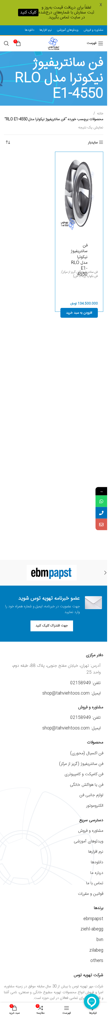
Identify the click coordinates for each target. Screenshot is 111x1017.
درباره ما (96, 873)
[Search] (6, 43)
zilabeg (96, 950)
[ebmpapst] (51, 573)
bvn (100, 939)
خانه (100, 114)
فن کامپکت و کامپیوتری (84, 774)
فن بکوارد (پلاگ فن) (85, 276)
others (96, 960)
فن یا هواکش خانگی (86, 784)
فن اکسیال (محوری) (86, 753)
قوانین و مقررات (90, 893)
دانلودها (97, 862)
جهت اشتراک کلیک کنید (52, 625)
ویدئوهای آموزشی (88, 841)
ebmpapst (93, 918)
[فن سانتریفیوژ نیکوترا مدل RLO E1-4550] (79, 193)
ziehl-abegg (92, 929)
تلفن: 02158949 (85, 683)
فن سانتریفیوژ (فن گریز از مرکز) (79, 272)
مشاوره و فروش (90, 830)
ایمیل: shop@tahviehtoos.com (71, 693)
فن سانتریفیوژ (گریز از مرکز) (81, 763)
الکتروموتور (94, 805)
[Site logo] (53, 43)
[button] (79, 313)
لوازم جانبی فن (91, 795)
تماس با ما (94, 883)
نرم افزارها (95, 851)
